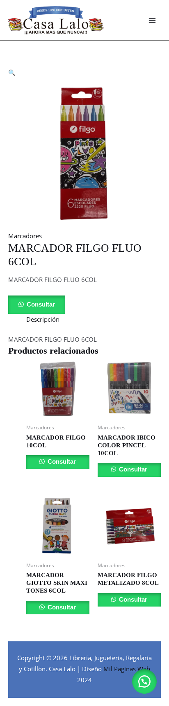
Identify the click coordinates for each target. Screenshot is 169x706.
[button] (12, 72)
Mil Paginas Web (126, 669)
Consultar (41, 304)
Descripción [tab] (42, 319)
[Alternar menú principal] (152, 20)
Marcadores (25, 236)
